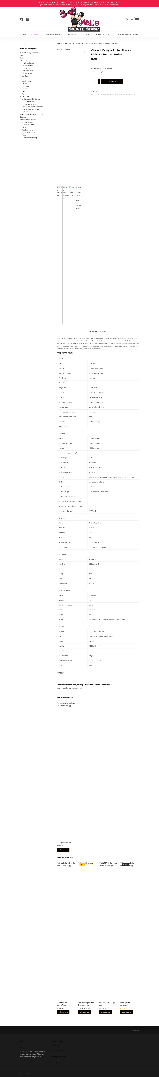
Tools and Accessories (53, 34)
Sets (23, 91)
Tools (24, 135)
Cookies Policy (56, 1048)
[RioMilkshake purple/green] (66, 930)
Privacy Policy (56, 1045)
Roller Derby (26, 112)
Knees (24, 89)
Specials (23, 117)
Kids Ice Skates (27, 71)
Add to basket (112, 81)
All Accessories (27, 122)
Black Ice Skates (28, 63)
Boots (110, 34)
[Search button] (50, 44)
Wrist (24, 94)
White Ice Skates (28, 73)
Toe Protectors (27, 130)
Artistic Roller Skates (120, 94)
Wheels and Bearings (29, 138)
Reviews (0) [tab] (103, 331)
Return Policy (55, 1063)
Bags (22, 55)
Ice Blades (26, 68)
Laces (22, 78)
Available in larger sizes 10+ (30, 53)
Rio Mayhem (125, 1003)
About (22, 1042)
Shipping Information (58, 1057)
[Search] (127, 19)
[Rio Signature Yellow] (66, 770)
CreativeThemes (52, 1074)
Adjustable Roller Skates (31, 99)
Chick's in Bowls (28, 125)
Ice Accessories (27, 66)
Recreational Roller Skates (31, 109)
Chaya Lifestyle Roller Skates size (101, 68)
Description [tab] (93, 331)
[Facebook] (21, 19)
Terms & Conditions (58, 1050)
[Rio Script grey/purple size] (108, 930)
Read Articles (134, 1028)
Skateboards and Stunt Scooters (127, 34)
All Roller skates (106, 94)
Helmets (25, 86)
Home (25, 34)
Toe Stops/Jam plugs (29, 132)
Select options (63, 850)
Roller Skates (35, 34)
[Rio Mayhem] (129, 930)
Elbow (24, 84)
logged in (69, 688)
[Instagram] (27, 19)
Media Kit (136, 1030)
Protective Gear (72, 34)
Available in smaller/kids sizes (33, 107)
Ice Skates (99, 34)
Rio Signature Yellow (64, 843)
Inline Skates (87, 34)
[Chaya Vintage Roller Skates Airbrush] (87, 930)
